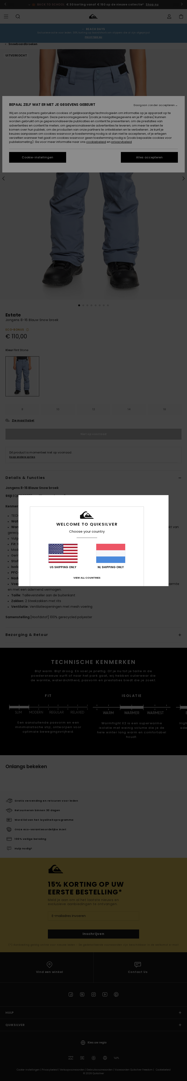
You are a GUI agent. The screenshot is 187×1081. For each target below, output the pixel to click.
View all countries (86, 578)
